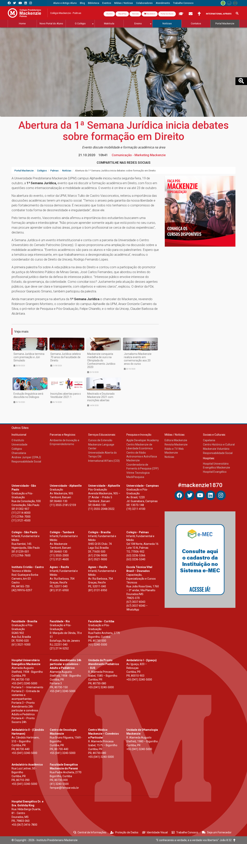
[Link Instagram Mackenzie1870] (30, 3)
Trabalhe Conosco (187, 832)
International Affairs (219, 14)
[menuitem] (65, 3)
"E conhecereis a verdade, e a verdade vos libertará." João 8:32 (194, 840)
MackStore (150, 14)
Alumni (109, 14)
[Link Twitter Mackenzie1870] (14, 3)
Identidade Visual (157, 832)
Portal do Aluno (167, 14)
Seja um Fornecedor (219, 832)
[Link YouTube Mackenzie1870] (20, 3)
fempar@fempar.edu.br (64, 787)
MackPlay (122, 14)
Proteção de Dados (126, 832)
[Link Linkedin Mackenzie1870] (25, 3)
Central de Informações (92, 832)
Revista (135, 14)
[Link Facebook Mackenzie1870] (9, 3)
